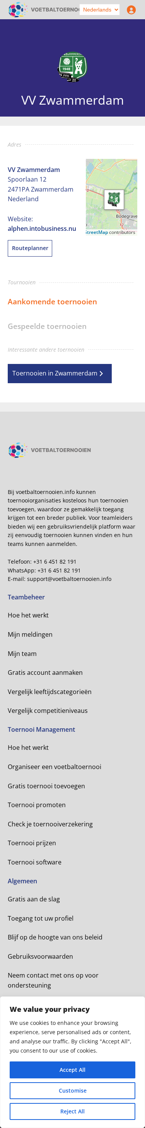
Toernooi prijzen (32, 843)
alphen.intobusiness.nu (42, 228)
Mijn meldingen (30, 634)
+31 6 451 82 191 (55, 561)
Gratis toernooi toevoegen (46, 786)
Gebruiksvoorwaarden (40, 956)
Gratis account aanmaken (45, 672)
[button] (114, 200)
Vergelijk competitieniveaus (48, 710)
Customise (73, 1090)
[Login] (129, 9)
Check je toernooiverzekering (50, 824)
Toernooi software (34, 862)
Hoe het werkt (28, 615)
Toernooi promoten (37, 805)
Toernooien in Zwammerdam (54, 373)
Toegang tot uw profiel (40, 918)
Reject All (72, 1111)
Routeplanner (30, 248)
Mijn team (22, 653)
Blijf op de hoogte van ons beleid (55, 937)
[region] (72, 1062)
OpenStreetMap (90, 232)
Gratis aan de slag (34, 899)
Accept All (72, 1069)
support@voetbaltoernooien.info (69, 578)
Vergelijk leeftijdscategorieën (50, 691)
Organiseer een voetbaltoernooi (54, 767)
